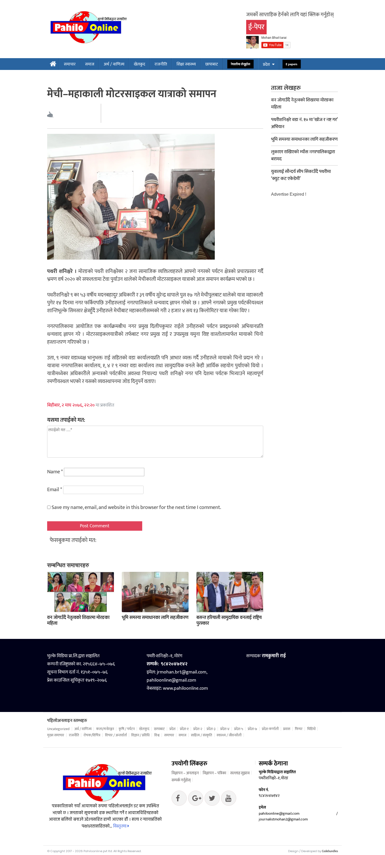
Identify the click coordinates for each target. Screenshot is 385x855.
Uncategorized (58, 729)
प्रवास (286, 729)
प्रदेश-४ (224, 729)
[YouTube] (228, 799)
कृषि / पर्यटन (127, 729)
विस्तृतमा (120, 826)
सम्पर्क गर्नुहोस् (181, 780)
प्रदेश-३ (211, 729)
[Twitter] (195, 799)
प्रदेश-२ (197, 729)
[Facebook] (179, 799)
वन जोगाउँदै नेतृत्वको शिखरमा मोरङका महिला (78, 620)
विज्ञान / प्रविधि (140, 735)
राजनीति (161, 64)
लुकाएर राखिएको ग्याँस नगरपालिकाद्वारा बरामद (303, 155)
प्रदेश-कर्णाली (270, 729)
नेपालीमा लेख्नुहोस (241, 64)
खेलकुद (139, 64)
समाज (89, 64)
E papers (291, 64)
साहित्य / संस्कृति (201, 735)
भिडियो (311, 729)
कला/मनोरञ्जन (105, 729)
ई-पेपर (256, 27)
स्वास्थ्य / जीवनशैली (229, 735)
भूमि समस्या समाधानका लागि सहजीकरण (155, 618)
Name (55, 472)
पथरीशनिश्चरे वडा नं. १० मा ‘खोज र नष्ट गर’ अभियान (304, 123)
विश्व (157, 735)
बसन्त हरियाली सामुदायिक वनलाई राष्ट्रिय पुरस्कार (229, 620)
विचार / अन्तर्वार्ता (116, 735)
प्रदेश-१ (184, 729)
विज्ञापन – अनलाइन (185, 773)
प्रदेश (266, 64)
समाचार (70, 64)
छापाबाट (211, 64)
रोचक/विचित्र (92, 735)
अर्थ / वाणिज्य (114, 64)
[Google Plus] (212, 799)
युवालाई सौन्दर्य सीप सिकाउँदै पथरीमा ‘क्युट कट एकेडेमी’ (301, 175)
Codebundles (330, 851)
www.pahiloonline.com (185, 688)
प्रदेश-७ (252, 729)
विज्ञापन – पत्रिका (214, 773)
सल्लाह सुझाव (240, 773)
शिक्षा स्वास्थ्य (186, 64)
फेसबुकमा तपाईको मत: (73, 540)
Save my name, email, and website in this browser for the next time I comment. (136, 507)
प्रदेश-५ (238, 729)
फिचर (298, 729)
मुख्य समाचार (55, 735)
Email (54, 490)
